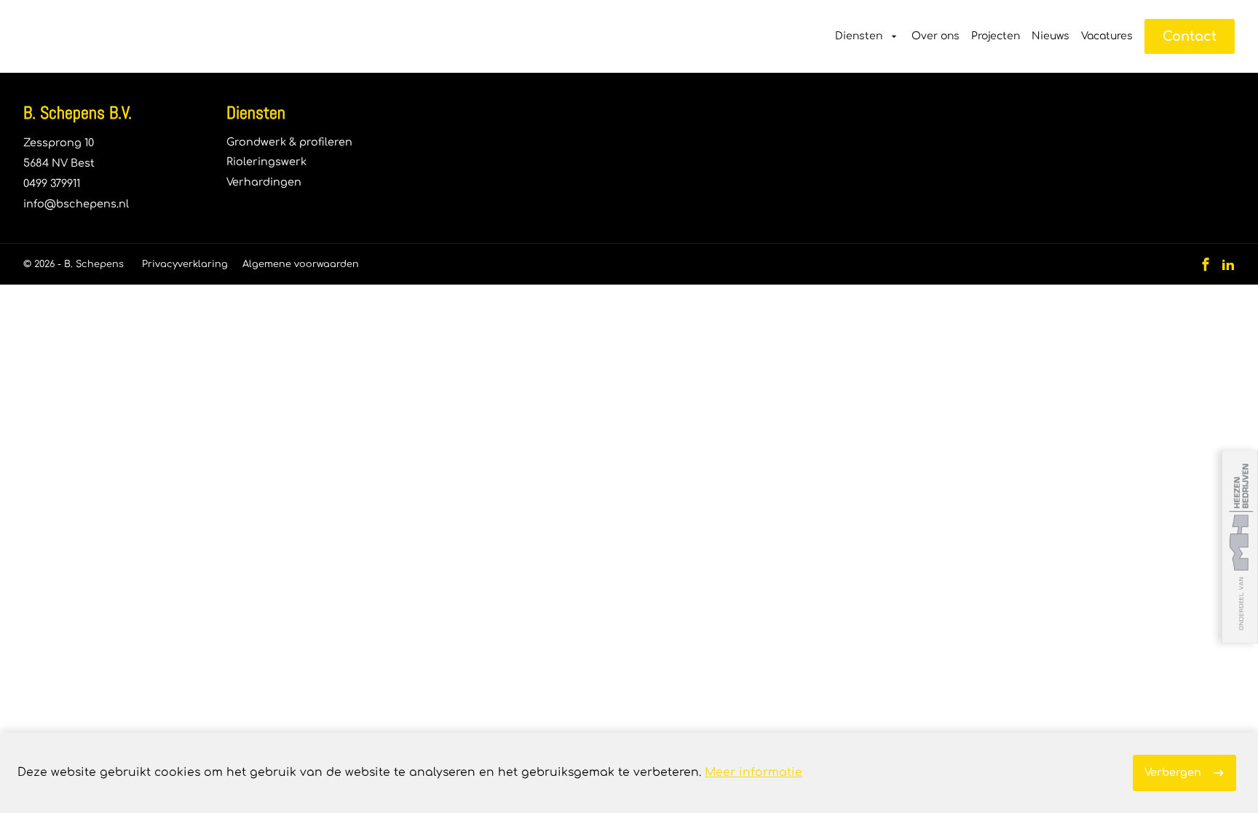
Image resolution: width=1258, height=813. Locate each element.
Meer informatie (753, 772)
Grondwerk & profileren (289, 142)
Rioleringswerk (266, 161)
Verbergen (1172, 772)
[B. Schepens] (89, 36)
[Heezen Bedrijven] (1240, 547)
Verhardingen (263, 182)
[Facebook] (1205, 264)
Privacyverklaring (185, 264)
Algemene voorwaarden (300, 264)
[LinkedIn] (1228, 264)
